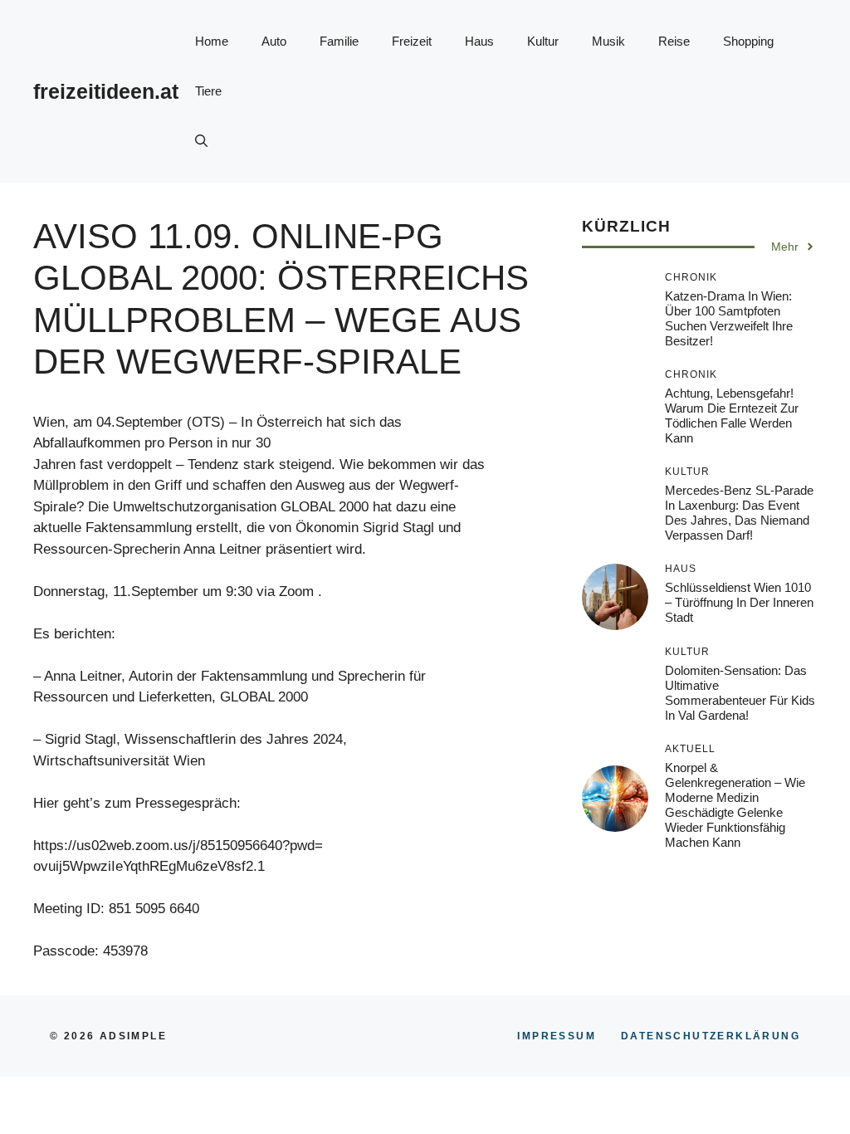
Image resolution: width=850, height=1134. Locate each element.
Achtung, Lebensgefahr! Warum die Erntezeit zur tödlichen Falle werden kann (732, 415)
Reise (674, 41)
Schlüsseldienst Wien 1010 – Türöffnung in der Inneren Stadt (739, 602)
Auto (273, 41)
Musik (608, 41)
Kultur (543, 41)
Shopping (748, 41)
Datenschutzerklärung (710, 1036)
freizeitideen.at (105, 91)
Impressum (556, 1036)
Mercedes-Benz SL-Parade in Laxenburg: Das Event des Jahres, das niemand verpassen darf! (739, 512)
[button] (201, 141)
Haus (479, 41)
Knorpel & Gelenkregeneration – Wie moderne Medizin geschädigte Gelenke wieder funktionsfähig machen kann (735, 804)
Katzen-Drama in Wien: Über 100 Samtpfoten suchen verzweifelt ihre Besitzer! (729, 318)
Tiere (208, 91)
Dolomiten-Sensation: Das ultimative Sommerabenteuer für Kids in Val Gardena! (740, 692)
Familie (339, 41)
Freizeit (412, 41)
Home (211, 41)
